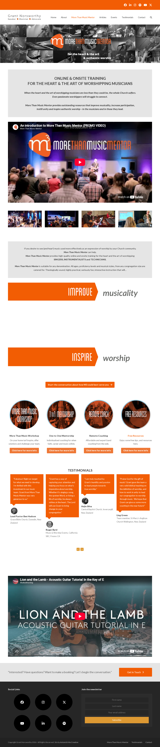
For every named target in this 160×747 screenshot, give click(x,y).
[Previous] (78, 549)
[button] (151, 17)
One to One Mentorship (61, 435)
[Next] (82, 549)
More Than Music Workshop (24, 435)
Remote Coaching (98, 435)
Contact (148, 742)
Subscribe (116, 720)
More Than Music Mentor (117, 742)
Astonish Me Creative (69, 742)
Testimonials (137, 742)
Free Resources (136, 435)
